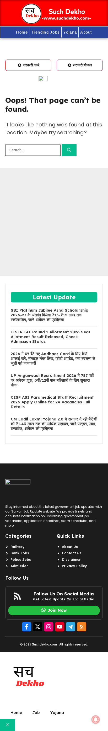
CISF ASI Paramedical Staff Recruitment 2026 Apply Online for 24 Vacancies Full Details (52, 402)
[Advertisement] (54, 222)
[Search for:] (33, 150)
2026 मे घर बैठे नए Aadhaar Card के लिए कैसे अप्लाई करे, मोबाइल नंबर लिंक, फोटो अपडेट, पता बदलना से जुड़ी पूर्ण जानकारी (53, 358)
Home (22, 32)
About (86, 32)
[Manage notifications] (95, 719)
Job (36, 712)
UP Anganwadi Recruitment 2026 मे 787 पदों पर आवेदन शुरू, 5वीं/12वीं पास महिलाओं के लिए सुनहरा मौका (52, 380)
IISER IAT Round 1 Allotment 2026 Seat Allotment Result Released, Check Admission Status (50, 337)
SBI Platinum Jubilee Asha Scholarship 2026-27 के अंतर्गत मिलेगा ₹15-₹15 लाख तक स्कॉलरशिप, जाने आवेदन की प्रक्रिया (49, 315)
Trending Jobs (45, 32)
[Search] (69, 150)
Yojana (70, 32)
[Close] (7, 725)
